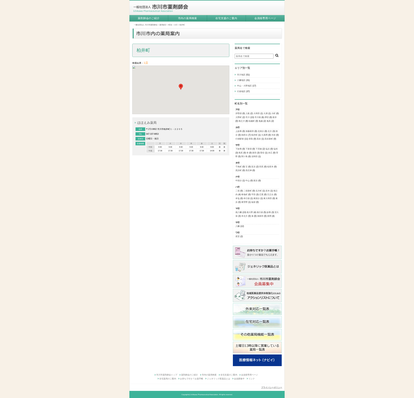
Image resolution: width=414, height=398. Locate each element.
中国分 (238, 180)
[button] (181, 87)
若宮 (237, 236)
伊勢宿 (238, 113)
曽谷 (262, 152)
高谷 (259, 139)
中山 (247, 180)
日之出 (270, 194)
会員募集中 (239, 378)
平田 (253, 194)
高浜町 (238, 170)
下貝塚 (259, 149)
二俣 (237, 191)
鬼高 (269, 121)
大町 (273, 113)
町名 (170, 25)
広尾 (261, 194)
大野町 (238, 117)
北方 (270, 131)
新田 (254, 152)
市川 (247, 117)
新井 (274, 117)
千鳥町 (238, 166)
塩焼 (275, 149)
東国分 (256, 198)
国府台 (244, 135)
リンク (251, 378)
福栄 (253, 202)
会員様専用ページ (265, 18)
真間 (269, 216)
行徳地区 (241, 91)
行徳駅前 (239, 139)
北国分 (261, 131)
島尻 (241, 152)
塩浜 (268, 149)
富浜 (253, 166)
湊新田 (260, 216)
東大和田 (267, 198)
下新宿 (248, 149)
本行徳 (246, 198)
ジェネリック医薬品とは (218, 378)
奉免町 (244, 194)
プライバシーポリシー (271, 387)
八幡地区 (241, 80)
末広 (270, 152)
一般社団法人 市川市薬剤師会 (146, 25)
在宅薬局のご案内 (167, 378)
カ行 (176, 25)
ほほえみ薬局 (147, 122)
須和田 (254, 156)
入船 (247, 113)
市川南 (258, 117)
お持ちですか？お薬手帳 (191, 378)
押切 (267, 117)
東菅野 (244, 202)
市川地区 (241, 74)
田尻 (261, 166)
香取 (251, 139)
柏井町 (254, 135)
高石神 (248, 170)
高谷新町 (269, 139)
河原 (273, 135)
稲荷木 (270, 166)
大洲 (265, 113)
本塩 (237, 198)
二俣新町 (247, 191)
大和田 (256, 113)
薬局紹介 (163, 25)
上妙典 (238, 131)
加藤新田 (249, 131)
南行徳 (260, 212)
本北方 (244, 216)
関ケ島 (244, 156)
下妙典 (238, 149)
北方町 (259, 191)
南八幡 (238, 212)
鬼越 (261, 121)
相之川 (242, 121)
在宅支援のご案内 (226, 18)
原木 (268, 191)
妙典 (269, 212)
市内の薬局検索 (187, 18)
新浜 (255, 180)
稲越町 (252, 121)
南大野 (250, 212)
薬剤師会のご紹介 (148, 18)
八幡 (237, 226)
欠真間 (264, 135)
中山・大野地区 (244, 85)
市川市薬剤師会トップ (166, 375)
